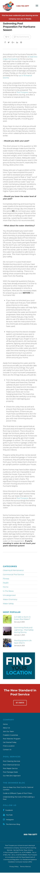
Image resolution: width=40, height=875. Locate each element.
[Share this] (5, 42)
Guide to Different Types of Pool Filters (17, 793)
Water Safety (8, 604)
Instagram (10, 820)
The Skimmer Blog (13, 824)
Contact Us (7, 750)
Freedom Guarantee (10, 735)
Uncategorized (9, 595)
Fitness (6, 579)
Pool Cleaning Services (11, 761)
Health (6, 583)
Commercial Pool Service (13, 574)
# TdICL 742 (6, 855)
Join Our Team (8, 731)
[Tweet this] (9, 42)
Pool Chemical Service (11, 765)
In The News (8, 591)
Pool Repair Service (10, 768)
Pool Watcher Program (11, 739)
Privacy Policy (14, 866)
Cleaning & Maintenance (13, 570)
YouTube (9, 815)
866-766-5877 (30, 834)
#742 (30, 862)
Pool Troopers (22, 92)
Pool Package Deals (10, 772)
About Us (6, 728)
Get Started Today (9, 742)
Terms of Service (25, 866)
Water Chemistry (10, 599)
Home (5, 587)
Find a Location (9, 746)
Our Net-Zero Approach (12, 776)
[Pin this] (21, 42)
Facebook (9, 810)
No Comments (22, 37)
